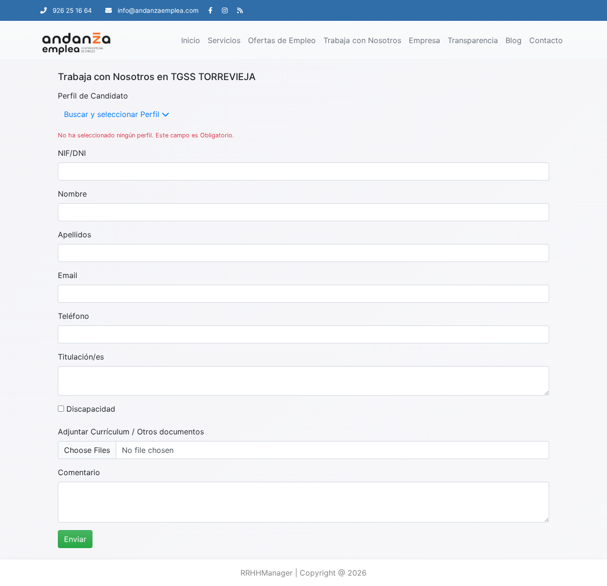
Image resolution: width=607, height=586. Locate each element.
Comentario (79, 472)
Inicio (190, 40)
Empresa (424, 40)
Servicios (224, 40)
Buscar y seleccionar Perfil (113, 114)
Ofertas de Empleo (282, 40)
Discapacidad (89, 409)
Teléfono (73, 316)
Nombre (72, 193)
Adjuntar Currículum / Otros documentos (131, 431)
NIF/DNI (72, 153)
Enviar (75, 539)
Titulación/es (81, 356)
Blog (514, 40)
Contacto (546, 40)
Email (67, 275)
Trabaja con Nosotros (362, 40)
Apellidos (74, 234)
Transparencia (473, 40)
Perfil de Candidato (93, 95)
